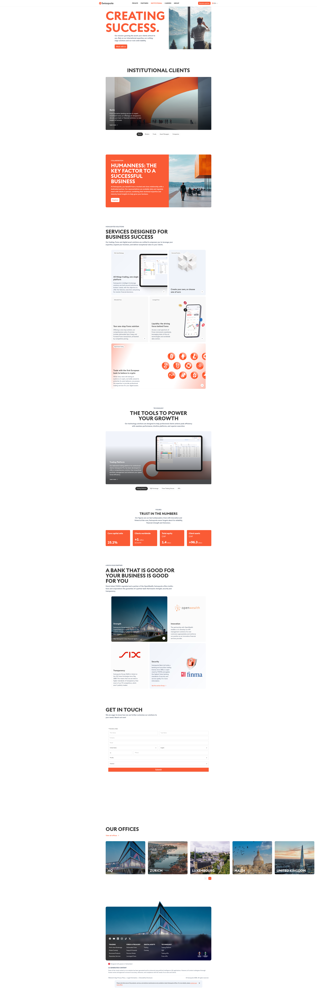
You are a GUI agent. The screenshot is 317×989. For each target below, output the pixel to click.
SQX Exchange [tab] (154, 488)
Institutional (156, 3)
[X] (130, 939)
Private (135, 3)
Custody (146, 950)
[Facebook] (110, 939)
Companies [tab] (176, 134)
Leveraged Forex (131, 956)
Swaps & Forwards (131, 950)
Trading (146, 947)
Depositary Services (114, 956)
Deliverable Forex (131, 947)
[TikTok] (126, 939)
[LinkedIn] (118, 939)
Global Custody (113, 950)
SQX (162, 950)
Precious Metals (131, 953)
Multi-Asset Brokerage (115, 947)
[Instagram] (122, 939)
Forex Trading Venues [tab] (168, 488)
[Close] (199, 983)
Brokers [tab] (147, 134)
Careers (168, 3)
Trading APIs (165, 953)
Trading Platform (166, 947)
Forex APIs (164, 956)
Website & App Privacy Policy (116, 978)
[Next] (209, 878)
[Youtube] (114, 939)
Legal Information (132, 978)
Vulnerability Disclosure (145, 978)
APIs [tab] (179, 488)
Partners (144, 3)
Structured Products (114, 953)
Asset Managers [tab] (164, 134)
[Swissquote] (106, 3)
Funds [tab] (154, 134)
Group (176, 3)
